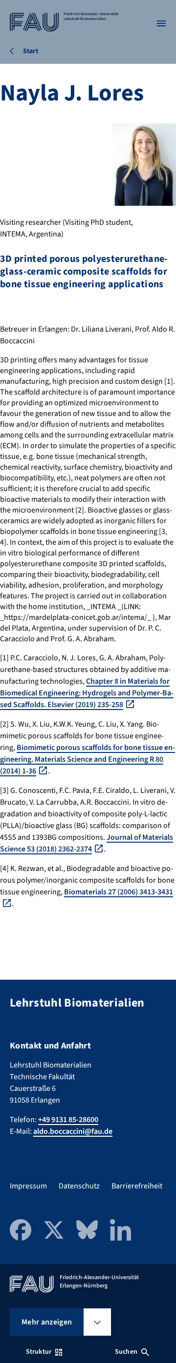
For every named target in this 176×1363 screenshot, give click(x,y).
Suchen (126, 1352)
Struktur (38, 1352)
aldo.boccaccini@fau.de (72, 1131)
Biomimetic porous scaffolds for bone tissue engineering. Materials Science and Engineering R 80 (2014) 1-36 (87, 759)
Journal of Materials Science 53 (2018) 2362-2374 (86, 843)
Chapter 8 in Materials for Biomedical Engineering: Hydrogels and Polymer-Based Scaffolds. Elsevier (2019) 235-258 (87, 693)
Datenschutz (79, 1186)
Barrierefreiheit (136, 1186)
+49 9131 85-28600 (68, 1119)
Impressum (28, 1186)
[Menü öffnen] (161, 23)
